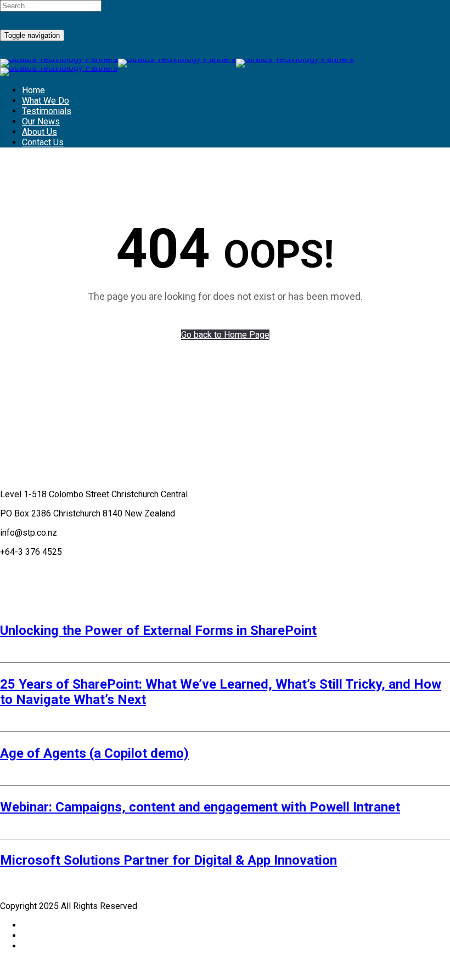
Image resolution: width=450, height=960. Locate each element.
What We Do (45, 100)
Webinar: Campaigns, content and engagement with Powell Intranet (200, 807)
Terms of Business (36, 571)
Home (33, 90)
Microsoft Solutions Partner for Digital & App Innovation (168, 860)
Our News (41, 121)
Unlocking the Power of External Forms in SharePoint (158, 630)
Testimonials (46, 111)
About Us (39, 132)
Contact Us (43, 142)
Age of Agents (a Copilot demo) (94, 753)
